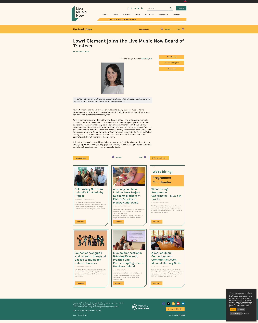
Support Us (163, 15)
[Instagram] (173, 303)
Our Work (126, 15)
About (115, 15)
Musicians (149, 15)
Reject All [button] (241, 309)
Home (105, 15)
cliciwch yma (146, 58)
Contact (176, 15)
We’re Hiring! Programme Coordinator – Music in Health (166, 194)
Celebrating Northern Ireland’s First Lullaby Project (89, 192)
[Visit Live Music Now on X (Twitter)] (131, 8)
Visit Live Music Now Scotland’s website (87, 311)
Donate (181, 8)
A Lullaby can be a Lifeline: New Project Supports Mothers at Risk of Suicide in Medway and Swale (126, 195)
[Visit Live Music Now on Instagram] (135, 8)
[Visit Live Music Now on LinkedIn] (142, 8)
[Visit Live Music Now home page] (79, 21)
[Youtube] (178, 303)
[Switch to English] (185, 1)
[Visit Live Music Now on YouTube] (138, 8)
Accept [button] (233, 309)
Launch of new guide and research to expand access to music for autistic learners (90, 258)
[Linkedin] (183, 303)
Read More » (80, 221)
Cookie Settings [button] (235, 313)
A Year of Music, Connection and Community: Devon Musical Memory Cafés (166, 258)
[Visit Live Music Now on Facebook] (128, 8)
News (137, 15)
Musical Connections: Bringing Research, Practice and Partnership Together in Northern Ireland (128, 259)
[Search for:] (158, 8)
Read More (245, 313)
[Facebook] (163, 303)
